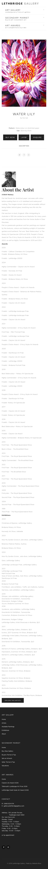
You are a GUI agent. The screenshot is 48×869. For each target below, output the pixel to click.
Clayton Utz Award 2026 (10, 783)
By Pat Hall (24, 118)
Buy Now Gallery (7, 751)
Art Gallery (17, 11)
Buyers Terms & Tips (9, 755)
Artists (4, 723)
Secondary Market (17, 19)
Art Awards (15, 26)
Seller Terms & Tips (8, 762)
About (4, 734)
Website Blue (36, 863)
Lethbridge (20, 3)
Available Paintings (8, 726)
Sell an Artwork (7, 758)
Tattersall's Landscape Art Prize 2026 (14, 786)
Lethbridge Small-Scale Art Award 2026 (15, 790)
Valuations (5, 765)
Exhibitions (5, 730)
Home (4, 719)
